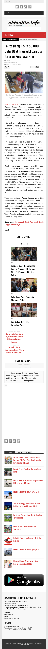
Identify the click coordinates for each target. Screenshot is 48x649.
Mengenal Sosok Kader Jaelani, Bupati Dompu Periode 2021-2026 (26, 562)
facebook (21, 6)
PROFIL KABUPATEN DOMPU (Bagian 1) (26, 492)
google (25, 6)
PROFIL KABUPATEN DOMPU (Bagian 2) (26, 549)
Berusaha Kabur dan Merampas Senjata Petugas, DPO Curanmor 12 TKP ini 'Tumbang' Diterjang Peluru (23, 270)
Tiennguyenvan (24, 645)
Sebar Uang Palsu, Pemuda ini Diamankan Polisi (22, 298)
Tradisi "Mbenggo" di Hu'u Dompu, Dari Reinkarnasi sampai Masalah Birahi (26, 505)
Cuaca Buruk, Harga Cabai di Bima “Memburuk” (25, 528)
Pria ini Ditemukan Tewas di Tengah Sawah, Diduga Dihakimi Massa (28, 482)
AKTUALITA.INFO (11, 104)
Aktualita (18, 643)
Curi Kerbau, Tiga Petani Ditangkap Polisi (20, 323)
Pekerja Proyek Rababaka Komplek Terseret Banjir (28, 470)
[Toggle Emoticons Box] (5, 385)
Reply (8, 61)
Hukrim (14, 62)
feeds (29, 6)
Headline (9, 62)
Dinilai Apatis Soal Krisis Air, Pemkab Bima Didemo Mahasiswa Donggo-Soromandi (14, 338)
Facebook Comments (24, 367)
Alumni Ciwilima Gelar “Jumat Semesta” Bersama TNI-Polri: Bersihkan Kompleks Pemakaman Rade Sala (27, 460)
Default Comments (24, 364)
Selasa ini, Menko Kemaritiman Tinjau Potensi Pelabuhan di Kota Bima (14, 350)
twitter (17, 6)
